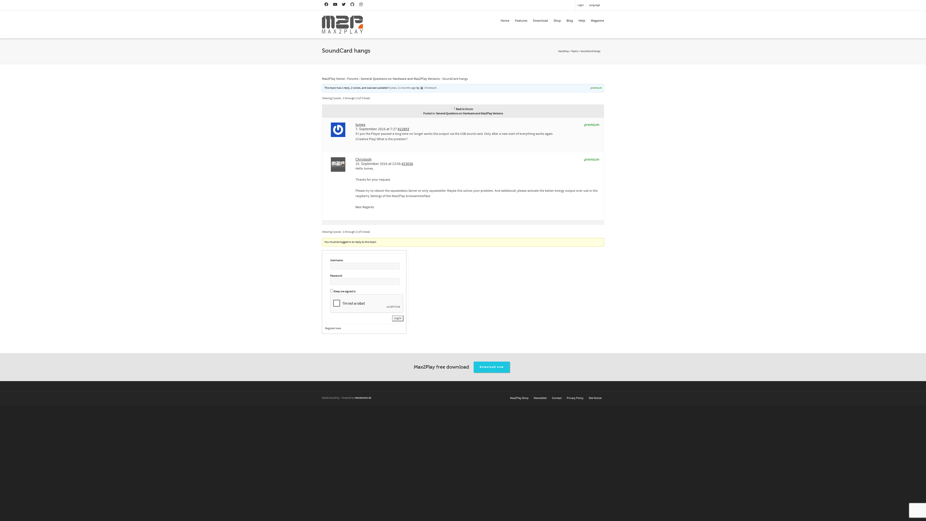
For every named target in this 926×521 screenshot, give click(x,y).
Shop (557, 21)
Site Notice (595, 398)
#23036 (407, 163)
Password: (336, 276)
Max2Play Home (333, 79)
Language (594, 5)
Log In (398, 318)
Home (505, 21)
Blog (569, 21)
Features (521, 21)
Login (581, 5)
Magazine (597, 21)
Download (540, 21)
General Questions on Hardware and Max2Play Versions (400, 79)
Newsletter (540, 398)
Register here (333, 328)
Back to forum (464, 109)
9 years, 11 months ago (402, 88)
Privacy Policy (575, 398)
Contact (557, 398)
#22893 (403, 129)
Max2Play (563, 51)
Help (582, 21)
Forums (352, 79)
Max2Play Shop (519, 398)
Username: (336, 260)
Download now (492, 367)
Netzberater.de (363, 398)
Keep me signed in (345, 291)
